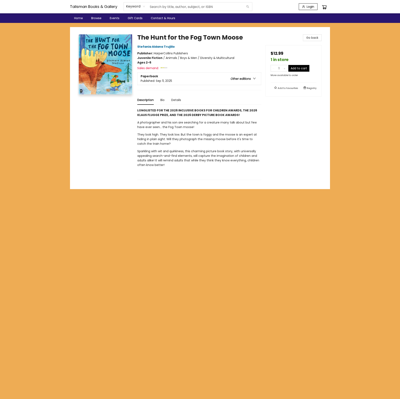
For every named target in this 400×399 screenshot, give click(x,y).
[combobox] (136, 6)
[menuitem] (78, 18)
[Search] (248, 6)
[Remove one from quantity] (273, 68)
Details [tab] (176, 100)
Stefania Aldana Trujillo (156, 47)
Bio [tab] (162, 100)
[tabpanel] (199, 144)
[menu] (200, 18)
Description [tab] (145, 100)
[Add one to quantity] (284, 68)
